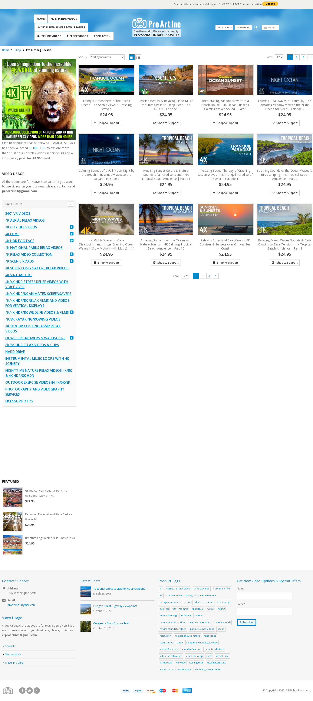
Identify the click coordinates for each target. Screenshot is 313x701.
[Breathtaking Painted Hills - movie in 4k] (12, 545)
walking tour (196, 662)
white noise (184, 669)
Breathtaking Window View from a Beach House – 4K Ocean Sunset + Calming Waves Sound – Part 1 (225, 105)
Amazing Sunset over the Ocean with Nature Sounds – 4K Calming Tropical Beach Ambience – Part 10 (166, 244)
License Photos (19, 401)
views (209, 655)
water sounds (167, 669)
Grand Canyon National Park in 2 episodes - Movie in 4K (46, 493)
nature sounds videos (202, 628)
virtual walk (166, 662)
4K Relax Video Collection (28, 254)
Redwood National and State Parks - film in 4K (48, 516)
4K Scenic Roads (19, 261)
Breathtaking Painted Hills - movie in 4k (50, 538)
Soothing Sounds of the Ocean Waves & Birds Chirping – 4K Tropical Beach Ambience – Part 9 (285, 174)
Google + (37, 690)
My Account (224, 27)
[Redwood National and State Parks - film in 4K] (12, 521)
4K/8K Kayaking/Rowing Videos (32, 319)
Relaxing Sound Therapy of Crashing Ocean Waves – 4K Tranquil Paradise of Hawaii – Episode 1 (225, 174)
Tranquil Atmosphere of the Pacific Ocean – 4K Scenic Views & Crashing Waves (106, 105)
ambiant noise (174, 595)
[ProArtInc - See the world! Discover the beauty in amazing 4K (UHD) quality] (156, 27)
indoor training (168, 615)
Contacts (101, 36)
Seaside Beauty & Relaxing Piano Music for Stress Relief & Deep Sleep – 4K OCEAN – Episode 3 (166, 105)
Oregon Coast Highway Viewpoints (115, 606)
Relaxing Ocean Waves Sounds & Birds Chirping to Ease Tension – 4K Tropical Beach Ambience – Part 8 (285, 244)
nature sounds (223, 622)
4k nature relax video (178, 588)
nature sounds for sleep (173, 628)
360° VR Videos (17, 213)
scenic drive (166, 642)
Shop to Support (108, 123)
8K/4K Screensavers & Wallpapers (61, 27)
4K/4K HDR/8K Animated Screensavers (38, 293)
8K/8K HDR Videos (49, 36)
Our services (13, 654)
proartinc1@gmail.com (21, 605)
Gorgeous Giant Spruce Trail (111, 623)
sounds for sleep (169, 649)
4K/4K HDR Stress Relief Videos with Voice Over (36, 284)
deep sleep (223, 602)
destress (164, 608)
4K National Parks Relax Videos (34, 247)
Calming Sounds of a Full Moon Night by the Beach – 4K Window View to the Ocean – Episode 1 (106, 174)
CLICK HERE (37, 148)
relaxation (165, 635)
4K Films (12, 234)
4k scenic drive (221, 588)
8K (161, 595)
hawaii (210, 608)
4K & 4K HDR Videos (64, 18)
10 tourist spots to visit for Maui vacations (119, 589)
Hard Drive (15, 351)
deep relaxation (204, 602)
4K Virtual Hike (18, 275)
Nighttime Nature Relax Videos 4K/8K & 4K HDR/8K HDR (38, 373)
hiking (221, 608)
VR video (181, 662)
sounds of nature (191, 649)
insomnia (186, 615)
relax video (210, 635)
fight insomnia (180, 608)
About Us (11, 646)
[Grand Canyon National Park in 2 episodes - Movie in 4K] (12, 497)
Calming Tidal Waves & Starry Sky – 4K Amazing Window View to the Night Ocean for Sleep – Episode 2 (284, 105)
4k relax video (202, 588)
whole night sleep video (208, 669)
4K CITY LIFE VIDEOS (21, 227)
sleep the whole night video (202, 642)
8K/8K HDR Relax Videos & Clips (32, 345)
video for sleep (194, 655)
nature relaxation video (173, 622)
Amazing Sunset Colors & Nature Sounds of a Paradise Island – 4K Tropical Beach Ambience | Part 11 (166, 174)
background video (170, 602)
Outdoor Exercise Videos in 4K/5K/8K (37, 382)
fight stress (197, 608)
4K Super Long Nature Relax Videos (37, 268)
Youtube (29, 690)
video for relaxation (171, 655)
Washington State (216, 662)
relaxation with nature (187, 635)
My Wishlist (243, 27)
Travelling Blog (14, 663)
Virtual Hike (222, 655)
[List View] (138, 57)
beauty (188, 602)
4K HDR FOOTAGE (19, 240)
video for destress (214, 649)
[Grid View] (132, 57)
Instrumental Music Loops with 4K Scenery (37, 361)
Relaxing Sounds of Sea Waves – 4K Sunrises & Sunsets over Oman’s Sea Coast (225, 244)
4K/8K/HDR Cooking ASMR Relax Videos (33, 329)
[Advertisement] (39, 443)
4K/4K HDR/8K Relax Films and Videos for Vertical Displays (37, 303)
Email (241, 604)
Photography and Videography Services (34, 392)
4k (161, 588)
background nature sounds (201, 595)
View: (270, 57)
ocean (220, 628)
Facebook (22, 690)
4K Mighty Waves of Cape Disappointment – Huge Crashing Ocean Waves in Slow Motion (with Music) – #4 (106, 244)
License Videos (77, 36)
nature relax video (200, 622)
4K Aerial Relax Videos (25, 220)
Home (41, 18)
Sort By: (83, 57)
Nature (198, 615)
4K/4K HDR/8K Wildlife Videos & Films (37, 312)
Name (240, 588)
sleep (180, 642)
